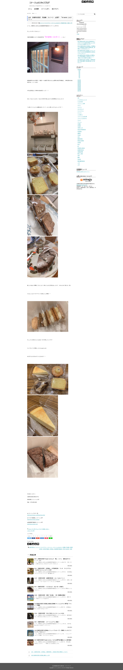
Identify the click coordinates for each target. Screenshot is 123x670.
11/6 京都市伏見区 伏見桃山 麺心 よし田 (40, 655)
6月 (79, 70)
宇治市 (79, 135)
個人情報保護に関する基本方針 (58, 665)
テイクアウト (47, 23)
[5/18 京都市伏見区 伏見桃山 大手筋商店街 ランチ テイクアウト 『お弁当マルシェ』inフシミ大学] (30, 571)
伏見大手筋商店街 (82, 129)
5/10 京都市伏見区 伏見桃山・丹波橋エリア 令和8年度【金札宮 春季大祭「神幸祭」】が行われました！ (86, 47)
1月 (79, 77)
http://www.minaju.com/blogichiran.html (36, 515)
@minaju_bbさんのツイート (83, 171)
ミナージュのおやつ (55, 23)
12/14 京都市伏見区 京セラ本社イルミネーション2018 (49, 613)
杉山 (79, 144)
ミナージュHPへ (45, 9)
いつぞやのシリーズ (82, 99)
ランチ (79, 120)
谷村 (79, 155)
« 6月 (78, 34)
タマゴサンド (81, 109)
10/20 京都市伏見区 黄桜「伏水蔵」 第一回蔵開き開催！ (50, 595)
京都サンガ (80, 127)
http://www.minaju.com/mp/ (33, 519)
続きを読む (70, 565)
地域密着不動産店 (58, 549)
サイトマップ (68, 665)
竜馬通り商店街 (81, 148)
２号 (79, 164)
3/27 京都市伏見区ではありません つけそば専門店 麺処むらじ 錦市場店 (52, 640)
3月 (79, 75)
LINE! (50, 536)
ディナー (80, 112)
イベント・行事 (81, 103)
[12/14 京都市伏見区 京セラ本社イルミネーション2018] (30, 616)
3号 (78, 98)
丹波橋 (62, 23)
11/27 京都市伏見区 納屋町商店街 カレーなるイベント (49, 578)
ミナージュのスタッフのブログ (60, 667)
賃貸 (71, 549)
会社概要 (36, 9)
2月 (79, 76)
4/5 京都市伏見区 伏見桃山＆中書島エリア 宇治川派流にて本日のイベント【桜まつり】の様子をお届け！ (86, 56)
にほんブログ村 (30, 530)
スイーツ (42, 23)
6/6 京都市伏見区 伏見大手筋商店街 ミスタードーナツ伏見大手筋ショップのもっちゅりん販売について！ (86, 43)
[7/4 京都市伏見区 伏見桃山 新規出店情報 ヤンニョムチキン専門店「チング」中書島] (30, 606)
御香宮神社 (80, 138)
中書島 (64, 547)
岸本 (79, 137)
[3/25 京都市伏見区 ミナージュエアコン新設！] (30, 624)
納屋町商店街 (81, 150)
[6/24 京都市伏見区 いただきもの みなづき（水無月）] (30, 589)
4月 (79, 73)
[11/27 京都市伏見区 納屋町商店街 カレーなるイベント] (30, 581)
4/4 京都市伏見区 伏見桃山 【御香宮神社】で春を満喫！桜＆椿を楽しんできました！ (86, 61)
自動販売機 (80, 151)
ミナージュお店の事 (82, 116)
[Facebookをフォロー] (85, 2)
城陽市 (79, 133)
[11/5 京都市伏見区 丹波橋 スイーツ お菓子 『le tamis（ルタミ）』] (42, 538)
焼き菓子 (67, 549)
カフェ (79, 105)
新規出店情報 (81, 140)
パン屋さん (80, 114)
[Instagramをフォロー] (88, 2)
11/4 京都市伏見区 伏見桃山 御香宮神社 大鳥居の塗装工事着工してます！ (49, 651)
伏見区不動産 (46, 549)
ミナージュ (49, 547)
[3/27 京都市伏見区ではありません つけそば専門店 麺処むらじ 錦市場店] (30, 642)
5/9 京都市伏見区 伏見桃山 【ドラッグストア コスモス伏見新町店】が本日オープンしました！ (86, 52)
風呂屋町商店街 (81, 161)
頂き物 (79, 159)
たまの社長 (80, 101)
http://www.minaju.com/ (32, 524)
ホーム (30, 9)
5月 (79, 72)
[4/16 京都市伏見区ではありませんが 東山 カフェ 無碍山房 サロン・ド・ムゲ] (30, 561)
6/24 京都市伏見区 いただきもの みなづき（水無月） (49, 586)
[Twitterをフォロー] (83, 2)
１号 (71, 23)
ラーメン (80, 122)
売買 (64, 549)
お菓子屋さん (32, 547)
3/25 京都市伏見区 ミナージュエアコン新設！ (47, 622)
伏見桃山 (52, 549)
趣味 (79, 157)
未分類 (79, 142)
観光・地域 (67, 23)
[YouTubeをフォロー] (90, 2)
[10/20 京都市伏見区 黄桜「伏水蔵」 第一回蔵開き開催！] (30, 598)
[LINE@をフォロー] (92, 2)
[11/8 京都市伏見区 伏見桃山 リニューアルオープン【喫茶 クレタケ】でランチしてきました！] (30, 633)
